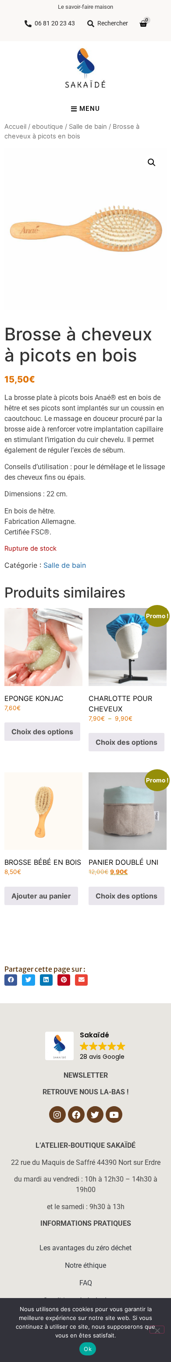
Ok (88, 1348)
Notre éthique (85, 1265)
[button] (152, 162)
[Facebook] (76, 1114)
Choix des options (42, 731)
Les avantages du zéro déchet (85, 1248)
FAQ (85, 1283)
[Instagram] (57, 1114)
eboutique (47, 127)
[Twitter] (95, 1114)
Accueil (15, 127)
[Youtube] (114, 1114)
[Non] (157, 1330)
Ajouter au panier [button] (41, 895)
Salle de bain (88, 127)
